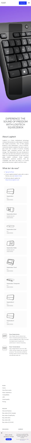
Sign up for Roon (9, 172)
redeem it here (18, 176)
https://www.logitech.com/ (12, 180)
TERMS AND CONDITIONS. (24, 440)
